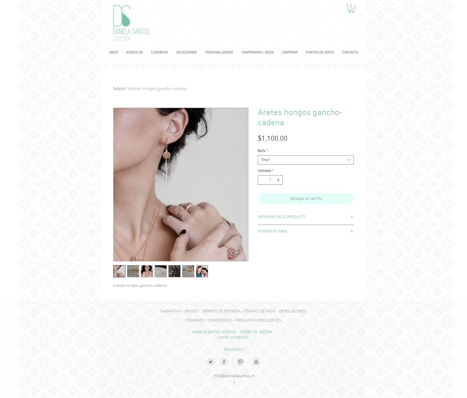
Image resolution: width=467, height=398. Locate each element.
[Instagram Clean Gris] (256, 362)
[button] (351, 8)
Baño (263, 151)
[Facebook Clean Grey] (224, 362)
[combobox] (306, 159)
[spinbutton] (270, 180)
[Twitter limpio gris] (210, 362)
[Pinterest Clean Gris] (240, 362)
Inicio (119, 88)
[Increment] (279, 180)
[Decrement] (262, 180)
